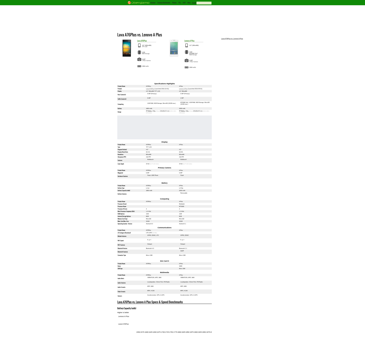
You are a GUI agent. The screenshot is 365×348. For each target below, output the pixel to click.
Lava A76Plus (150, 88)
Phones (174, 3)
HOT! (184, 3)
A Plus (192, 40)
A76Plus (144, 40)
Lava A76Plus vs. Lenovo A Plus (232, 38)
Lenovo (187, 40)
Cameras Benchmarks (163, 3)
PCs (180, 3)
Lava (138, 40)
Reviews (153, 3)
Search (194, 3)
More (189, 3)
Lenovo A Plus (183, 88)
